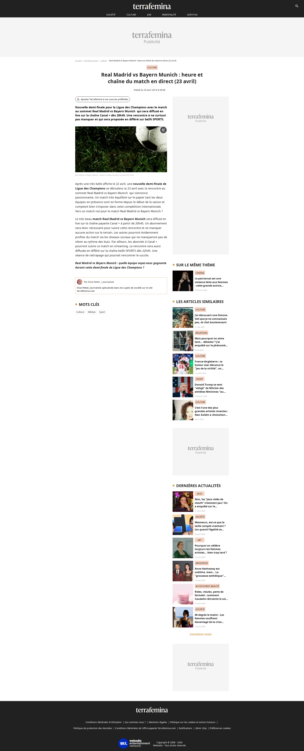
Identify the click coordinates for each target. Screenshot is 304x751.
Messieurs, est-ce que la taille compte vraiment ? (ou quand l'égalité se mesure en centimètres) (210, 528)
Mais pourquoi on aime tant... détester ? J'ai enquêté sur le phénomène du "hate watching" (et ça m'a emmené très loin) (212, 345)
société (110, 14)
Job (149, 14)
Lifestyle (192, 14)
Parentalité (169, 14)
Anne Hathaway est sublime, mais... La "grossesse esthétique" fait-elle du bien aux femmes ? (209, 576)
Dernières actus (91, 60)
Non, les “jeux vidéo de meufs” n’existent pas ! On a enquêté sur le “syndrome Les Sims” (211, 505)
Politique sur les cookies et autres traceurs (192, 722)
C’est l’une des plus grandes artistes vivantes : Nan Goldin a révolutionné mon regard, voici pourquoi (211, 415)
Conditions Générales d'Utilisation (104, 722)
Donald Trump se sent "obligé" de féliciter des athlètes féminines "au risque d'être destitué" (209, 390)
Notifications (185, 728)
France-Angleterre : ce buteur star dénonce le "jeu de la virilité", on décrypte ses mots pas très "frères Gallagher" (211, 368)
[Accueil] (152, 6)
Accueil (78, 60)
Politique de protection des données (92, 728)
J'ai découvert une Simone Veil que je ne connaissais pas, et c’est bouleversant (211, 318)
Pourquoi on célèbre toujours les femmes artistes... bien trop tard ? (211, 549)
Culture (131, 14)
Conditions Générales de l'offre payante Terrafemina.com (145, 728)
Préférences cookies (220, 728)
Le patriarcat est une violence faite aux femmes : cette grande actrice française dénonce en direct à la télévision (211, 285)
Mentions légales (158, 722)
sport (102, 311)
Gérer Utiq (200, 728)
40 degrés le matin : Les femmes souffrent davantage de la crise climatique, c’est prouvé (210, 620)
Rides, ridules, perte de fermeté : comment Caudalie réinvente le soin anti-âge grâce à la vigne (211, 597)
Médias (92, 311)
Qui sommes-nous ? (135, 722)
